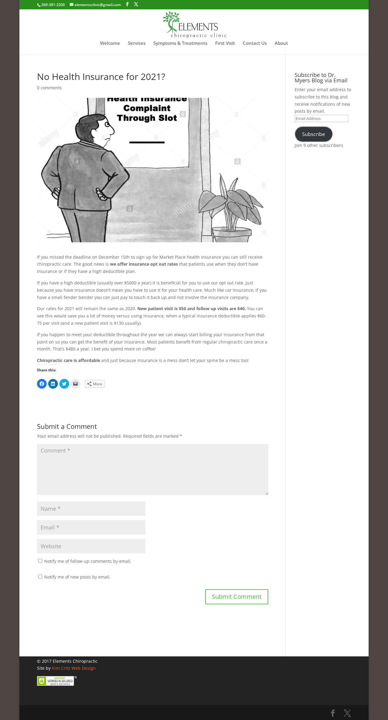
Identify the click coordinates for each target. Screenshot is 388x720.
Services (137, 43)
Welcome (110, 43)
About (281, 43)
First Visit (225, 43)
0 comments (49, 88)
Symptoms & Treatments (180, 43)
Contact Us (255, 43)
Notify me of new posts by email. (77, 577)
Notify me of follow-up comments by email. (88, 561)
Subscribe (313, 134)
